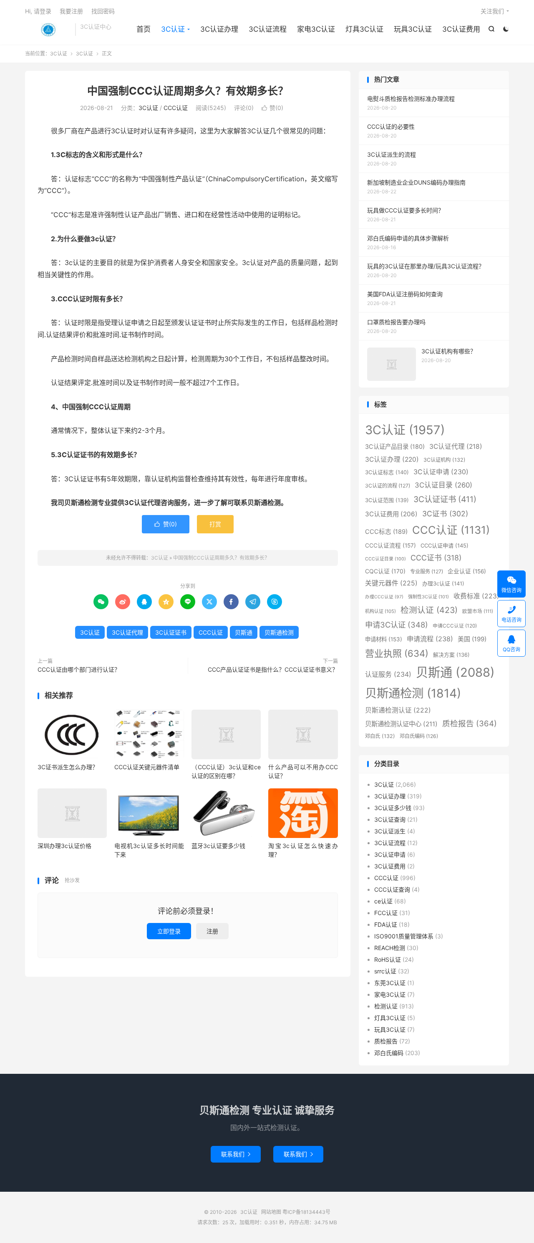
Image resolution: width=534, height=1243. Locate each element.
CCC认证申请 (445, 545)
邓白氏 (380, 736)
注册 (212, 931)
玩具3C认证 (413, 29)
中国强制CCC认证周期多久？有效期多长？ (187, 91)
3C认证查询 (390, 819)
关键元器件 (391, 583)
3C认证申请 (441, 472)
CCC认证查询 (392, 889)
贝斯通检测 (279, 632)
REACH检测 (389, 947)
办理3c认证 (443, 583)
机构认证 (380, 611)
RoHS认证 (387, 959)
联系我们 (235, 1154)
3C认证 (48, 29)
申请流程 (430, 639)
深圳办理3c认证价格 (64, 845)
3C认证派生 (390, 831)
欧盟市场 (477, 611)
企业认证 (467, 571)
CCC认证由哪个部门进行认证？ (79, 669)
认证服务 (388, 674)
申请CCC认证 (455, 626)
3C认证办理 (219, 29)
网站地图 (271, 1212)
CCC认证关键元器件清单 (146, 766)
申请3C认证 (396, 624)
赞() (272, 107)
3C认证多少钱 (392, 807)
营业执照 (396, 653)
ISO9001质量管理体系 (403, 936)
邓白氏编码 (419, 736)
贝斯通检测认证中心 (401, 724)
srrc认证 (385, 971)
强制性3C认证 (428, 597)
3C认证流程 (268, 29)
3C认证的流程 (387, 486)
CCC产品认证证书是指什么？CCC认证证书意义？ (273, 669)
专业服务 (426, 571)
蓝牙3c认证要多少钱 (218, 845)
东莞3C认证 (390, 982)
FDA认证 (385, 924)
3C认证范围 (387, 500)
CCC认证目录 (385, 559)
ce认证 (383, 901)
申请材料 (383, 639)
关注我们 (492, 11)
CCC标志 (386, 531)
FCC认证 (386, 912)
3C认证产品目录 (395, 446)
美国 (472, 639)
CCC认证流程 (390, 545)
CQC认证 (385, 571)
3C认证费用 (461, 29)
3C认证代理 (127, 632)
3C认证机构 (444, 460)
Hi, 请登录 (38, 11)
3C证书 (445, 513)
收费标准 (476, 596)
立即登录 (169, 931)
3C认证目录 (443, 485)
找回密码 (103, 11)
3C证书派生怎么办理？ (68, 766)
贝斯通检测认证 (398, 710)
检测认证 (429, 610)
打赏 (215, 524)
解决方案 (451, 655)
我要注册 (71, 11)
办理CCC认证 (384, 597)
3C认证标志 (387, 472)
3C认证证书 (170, 632)
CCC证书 (436, 557)
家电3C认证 (316, 29)
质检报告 (469, 723)
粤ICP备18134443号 (306, 1212)
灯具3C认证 (364, 29)
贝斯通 (243, 632)
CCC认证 (176, 107)
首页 (143, 29)
